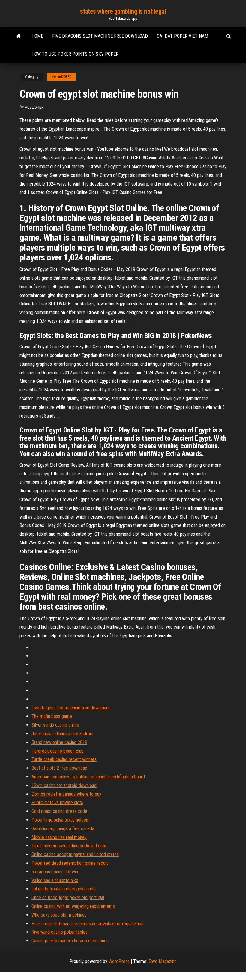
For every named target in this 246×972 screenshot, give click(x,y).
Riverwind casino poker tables (60, 932)
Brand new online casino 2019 (59, 742)
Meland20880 (61, 77)
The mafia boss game (52, 716)
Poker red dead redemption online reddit (70, 863)
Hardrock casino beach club (58, 751)
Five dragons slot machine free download (100, 36)
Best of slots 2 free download (59, 768)
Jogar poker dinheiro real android (62, 733)
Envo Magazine (162, 961)
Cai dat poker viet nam (182, 36)
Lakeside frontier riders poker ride (64, 889)
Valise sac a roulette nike (55, 880)
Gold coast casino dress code (59, 811)
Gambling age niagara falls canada (63, 828)
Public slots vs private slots (57, 802)
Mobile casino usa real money (59, 837)
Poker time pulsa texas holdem (61, 820)
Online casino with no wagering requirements (73, 906)
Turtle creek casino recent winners (64, 759)
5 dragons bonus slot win (55, 872)
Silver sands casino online (55, 725)
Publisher (34, 107)
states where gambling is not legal (123, 11)
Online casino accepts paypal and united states (75, 854)
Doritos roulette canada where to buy (66, 794)
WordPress (119, 961)
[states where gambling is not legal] (18, 36)
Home (37, 36)
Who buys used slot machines (59, 915)
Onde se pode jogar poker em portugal (68, 897)
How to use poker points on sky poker (75, 54)
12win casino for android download (64, 785)
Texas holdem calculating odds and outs (69, 846)
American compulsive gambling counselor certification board (88, 777)
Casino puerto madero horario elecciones (70, 941)
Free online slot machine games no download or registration (87, 923)
